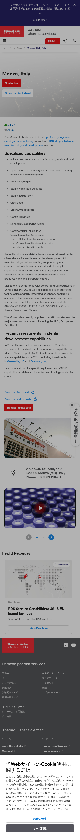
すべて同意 (40, 828)
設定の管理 (40, 818)
